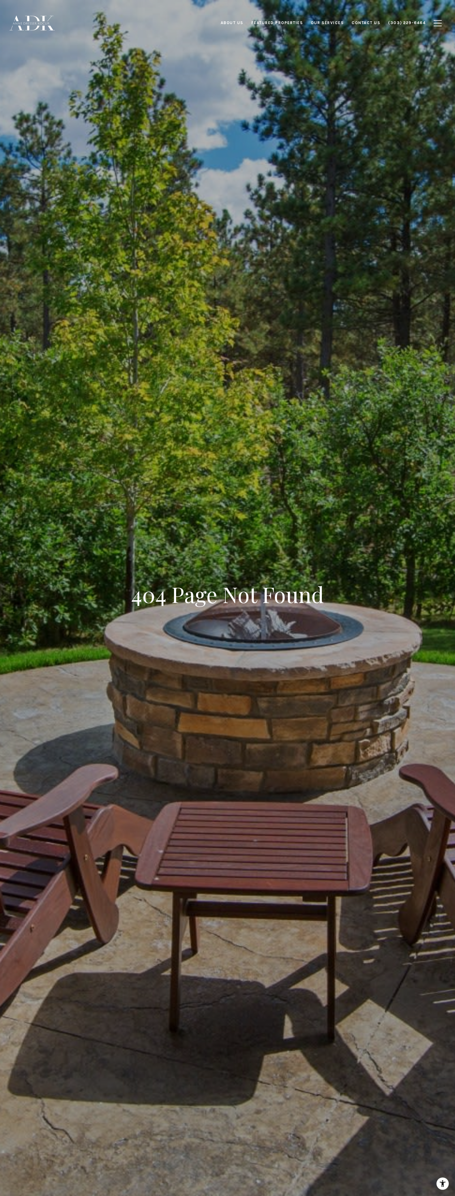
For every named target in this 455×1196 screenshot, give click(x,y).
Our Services (327, 22)
